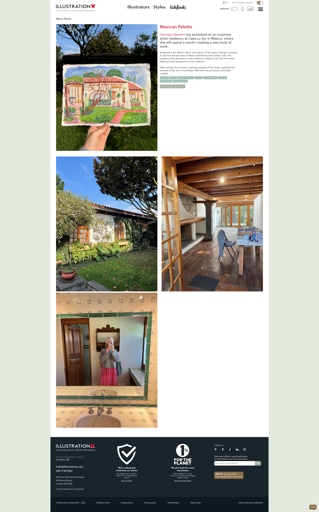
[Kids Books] (178, 7)
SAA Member (173, 503)
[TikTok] (230, 450)
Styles (159, 7)
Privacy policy (150, 503)
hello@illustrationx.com (69, 466)
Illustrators (138, 7)
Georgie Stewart (172, 34)
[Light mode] (259, 3)
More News (63, 18)
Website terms (103, 503)
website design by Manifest (250, 503)
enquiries (249, 3)
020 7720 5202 (238, 3)
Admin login (195, 503)
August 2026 (226, 474)
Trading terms (127, 503)
